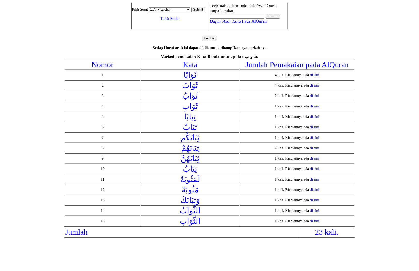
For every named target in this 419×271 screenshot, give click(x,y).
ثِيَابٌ (190, 127)
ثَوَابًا (190, 75)
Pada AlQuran (238, 21)
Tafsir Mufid (170, 18)
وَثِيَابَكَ (190, 200)
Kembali (209, 38)
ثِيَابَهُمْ (190, 148)
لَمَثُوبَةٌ (190, 179)
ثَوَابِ (190, 106)
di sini (314, 75)
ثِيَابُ (190, 168)
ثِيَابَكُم (190, 137)
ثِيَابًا (190, 116)
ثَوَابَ (190, 85)
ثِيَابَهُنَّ (190, 158)
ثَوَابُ (190, 95)
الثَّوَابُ (190, 210)
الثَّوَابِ (190, 221)
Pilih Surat (140, 9)
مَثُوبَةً (190, 189)
